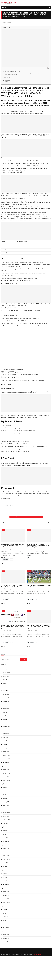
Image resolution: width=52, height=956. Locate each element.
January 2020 (6, 845)
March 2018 (5, 909)
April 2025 (5, 687)
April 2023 (5, 741)
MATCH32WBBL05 (29, 517)
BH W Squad (7, 81)
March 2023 (5, 744)
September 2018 (6, 902)
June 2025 (5, 683)
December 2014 (6, 934)
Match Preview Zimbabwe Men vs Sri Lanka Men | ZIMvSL (39, 586)
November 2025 (6, 672)
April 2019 (5, 877)
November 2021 (6, 773)
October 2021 (6, 776)
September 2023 (6, 733)
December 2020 (6, 809)
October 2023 (6, 730)
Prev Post (14, 523)
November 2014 (6, 938)
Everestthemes (37, 954)
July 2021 (5, 784)
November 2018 (6, 895)
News (4, 529)
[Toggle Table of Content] (48, 68)
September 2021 (6, 780)
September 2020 (6, 819)
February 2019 (6, 884)
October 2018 (6, 898)
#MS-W (19, 517)
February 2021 (6, 802)
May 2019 (5, 873)
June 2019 (5, 870)
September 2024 (6, 708)
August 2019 (5, 863)
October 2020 (6, 816)
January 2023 (6, 751)
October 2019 (6, 855)
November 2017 (6, 913)
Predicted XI (5, 75)
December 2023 (6, 723)
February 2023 (6, 748)
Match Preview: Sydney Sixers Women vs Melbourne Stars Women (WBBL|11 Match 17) (38, 627)
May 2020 (5, 834)
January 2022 (6, 766)
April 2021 (5, 794)
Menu (4, 7)
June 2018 (5, 906)
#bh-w (12, 517)
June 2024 (5, 712)
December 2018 (6, 891)
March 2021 (5, 798)
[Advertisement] (25, 48)
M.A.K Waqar (9, 22)
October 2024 (6, 705)
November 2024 (6, 701)
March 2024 (5, 719)
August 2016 (5, 916)
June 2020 (5, 830)
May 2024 (5, 715)
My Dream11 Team (7, 77)
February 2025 (6, 694)
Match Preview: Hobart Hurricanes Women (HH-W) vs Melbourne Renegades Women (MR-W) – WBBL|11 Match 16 (12, 627)
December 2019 (6, 848)
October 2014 (6, 941)
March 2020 (5, 837)
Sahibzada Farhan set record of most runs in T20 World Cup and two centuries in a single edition (12, 545)
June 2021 (5, 787)
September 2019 (6, 859)
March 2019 (5, 880)
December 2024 (6, 698)
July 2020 (5, 827)
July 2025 (5, 680)
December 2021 (6, 769)
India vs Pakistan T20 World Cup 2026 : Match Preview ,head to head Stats (12, 586)
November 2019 (6, 852)
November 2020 (6, 812)
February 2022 (6, 762)
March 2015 (5, 924)
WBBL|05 (39, 517)
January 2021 (6, 805)
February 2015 (6, 927)
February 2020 (6, 841)
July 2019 (5, 866)
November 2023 (6, 726)
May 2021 (5, 791)
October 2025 (6, 676)
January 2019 (6, 888)
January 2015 (6, 931)
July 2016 (5, 920)
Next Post (38, 523)
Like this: (6, 83)
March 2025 (5, 690)
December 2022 (6, 755)
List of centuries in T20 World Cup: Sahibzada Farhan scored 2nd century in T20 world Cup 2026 (38, 545)
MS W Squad (7, 80)
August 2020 (5, 823)
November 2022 (6, 758)
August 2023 (5, 737)
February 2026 (6, 669)
